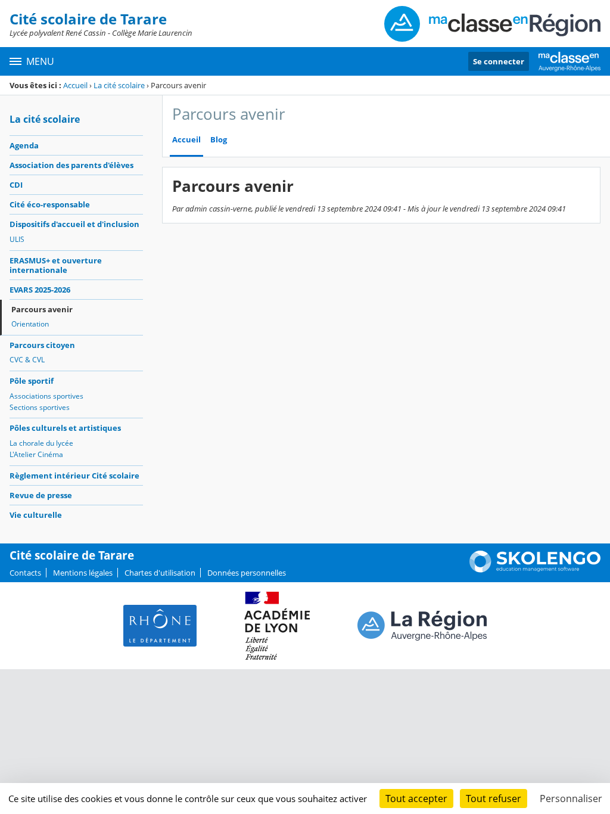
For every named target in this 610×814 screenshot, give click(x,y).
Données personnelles (246, 572)
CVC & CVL (27, 360)
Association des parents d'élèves (71, 165)
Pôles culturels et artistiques (65, 427)
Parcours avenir (42, 309)
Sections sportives (40, 407)
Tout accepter (416, 798)
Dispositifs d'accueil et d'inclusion (74, 224)
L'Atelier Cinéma (36, 454)
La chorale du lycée (41, 443)
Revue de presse (41, 495)
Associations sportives (46, 396)
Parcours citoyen (42, 345)
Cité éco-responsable (50, 204)
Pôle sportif (32, 380)
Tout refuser (493, 798)
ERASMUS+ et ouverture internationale (56, 265)
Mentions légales (83, 572)
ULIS (17, 239)
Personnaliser (571, 798)
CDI (16, 184)
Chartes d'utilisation (160, 572)
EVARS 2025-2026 (40, 289)
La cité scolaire (119, 85)
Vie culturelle (36, 514)
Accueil (75, 85)
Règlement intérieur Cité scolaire (74, 475)
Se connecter (498, 61)
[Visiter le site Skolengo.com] (534, 569)
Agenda (24, 145)
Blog (218, 140)
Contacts (25, 572)
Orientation (30, 324)
